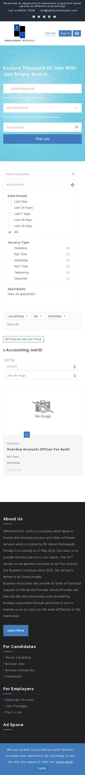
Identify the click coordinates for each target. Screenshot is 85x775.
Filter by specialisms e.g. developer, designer (31, 117)
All (16, 232)
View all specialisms (21, 294)
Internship (42, 260)
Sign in (65, 33)
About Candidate (18, 658)
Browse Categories (19, 670)
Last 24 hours (23, 207)
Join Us (50, 33)
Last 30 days (23, 226)
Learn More (16, 630)
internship (55, 316)
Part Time (42, 266)
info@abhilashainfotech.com (58, 10)
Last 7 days (22, 213)
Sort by (9, 360)
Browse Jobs (15, 664)
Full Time (42, 254)
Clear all (13, 324)
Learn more (64, 761)
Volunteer (42, 278)
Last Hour (21, 201)
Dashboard (13, 676)
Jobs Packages (16, 706)
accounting (16, 316)
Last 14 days (23, 219)
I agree (41, 768)
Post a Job (13, 712)
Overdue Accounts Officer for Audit (38, 449)
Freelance (42, 248)
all (36, 316)
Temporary (42, 272)
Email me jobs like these (25, 339)
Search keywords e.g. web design (24, 97)
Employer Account (19, 700)
